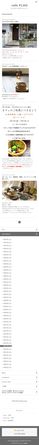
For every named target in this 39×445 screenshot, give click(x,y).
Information (6, 234)
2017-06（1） (8, 340)
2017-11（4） (8, 324)
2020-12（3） (8, 248)
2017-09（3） (8, 330)
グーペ (21, 443)
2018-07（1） (8, 306)
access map (6, 382)
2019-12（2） (8, 282)
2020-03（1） (8, 273)
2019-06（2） (8, 285)
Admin (26, 443)
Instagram (5, 377)
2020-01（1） (8, 279)
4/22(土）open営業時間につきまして (15, 66)
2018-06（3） (8, 309)
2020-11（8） (8, 251)
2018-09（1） (8, 300)
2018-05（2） (8, 312)
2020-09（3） (8, 254)
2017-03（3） (8, 349)
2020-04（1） (8, 269)
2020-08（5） (8, 257)
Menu (4, 373)
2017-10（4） (8, 327)
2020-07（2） (8, 260)
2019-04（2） (8, 288)
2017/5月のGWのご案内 (10, 21)
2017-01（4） (8, 355)
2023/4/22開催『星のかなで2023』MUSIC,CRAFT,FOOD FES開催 (13, 391)
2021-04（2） (8, 242)
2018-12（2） (8, 294)
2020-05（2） (8, 266)
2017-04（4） (8, 346)
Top (3, 229)
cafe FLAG (19, 5)
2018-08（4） (8, 303)
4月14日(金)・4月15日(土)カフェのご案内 (16, 107)
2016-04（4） (8, 367)
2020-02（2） (8, 276)
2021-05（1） (8, 239)
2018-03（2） (8, 318)
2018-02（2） (8, 321)
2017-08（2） (8, 333)
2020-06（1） (8, 263)
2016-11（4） (8, 361)
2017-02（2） (8, 352)
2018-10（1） (8, 297)
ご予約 (4, 386)
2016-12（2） (8, 358)
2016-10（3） (8, 364)
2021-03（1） (8, 245)
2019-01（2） (8, 291)
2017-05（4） (8, 343)
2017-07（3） (8, 337)
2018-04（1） (8, 315)
